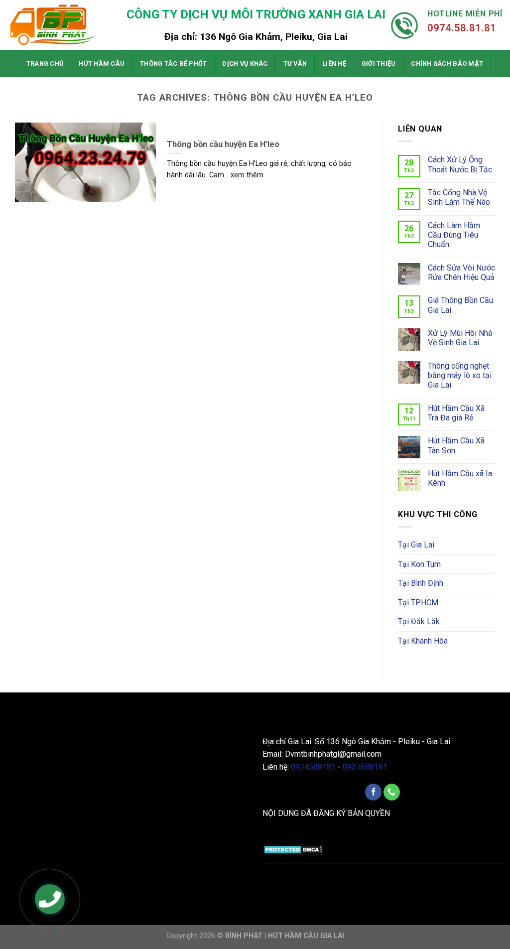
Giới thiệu (379, 63)
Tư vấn (295, 63)
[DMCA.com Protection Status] (293, 849)
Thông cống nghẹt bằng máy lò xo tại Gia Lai (460, 375)
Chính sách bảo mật (447, 63)
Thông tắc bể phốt (173, 63)
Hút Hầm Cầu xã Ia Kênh (460, 478)
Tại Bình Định (420, 583)
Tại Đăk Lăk (419, 621)
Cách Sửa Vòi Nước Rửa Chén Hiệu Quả (461, 272)
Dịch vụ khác (244, 63)
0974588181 (313, 767)
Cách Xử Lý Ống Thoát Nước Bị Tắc (460, 164)
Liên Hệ (334, 63)
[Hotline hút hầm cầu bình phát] (50, 900)
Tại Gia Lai (416, 544)
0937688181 (365, 767)
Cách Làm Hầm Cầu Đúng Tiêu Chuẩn (454, 235)
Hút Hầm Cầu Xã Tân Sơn (456, 445)
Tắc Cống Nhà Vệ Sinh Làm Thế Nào (459, 197)
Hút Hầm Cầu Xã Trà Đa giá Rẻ (456, 413)
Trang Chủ (44, 63)
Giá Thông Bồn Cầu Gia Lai (460, 304)
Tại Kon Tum (419, 564)
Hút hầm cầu (102, 63)
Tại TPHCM (418, 602)
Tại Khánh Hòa (423, 641)
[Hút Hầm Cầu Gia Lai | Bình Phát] (57, 25)
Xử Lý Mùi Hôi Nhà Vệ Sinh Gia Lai (460, 337)
